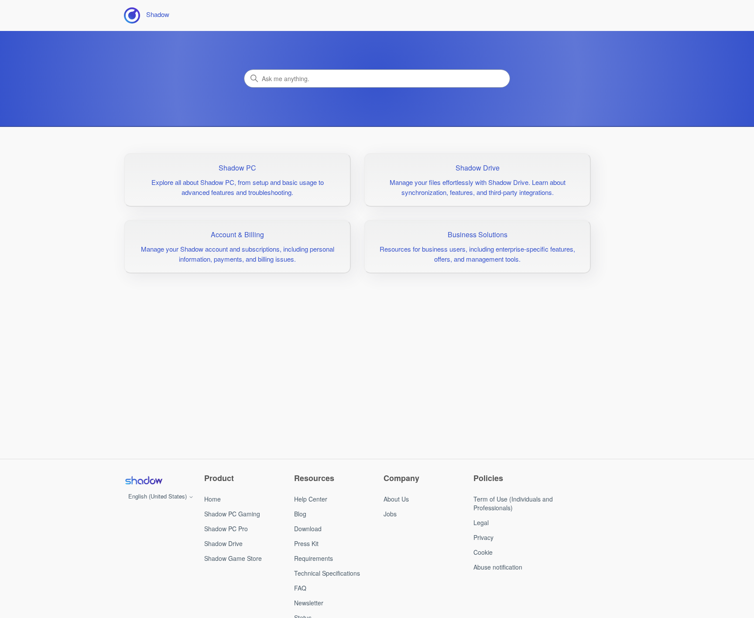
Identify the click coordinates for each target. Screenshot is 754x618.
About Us (396, 499)
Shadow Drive (223, 543)
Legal (481, 522)
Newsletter (308, 602)
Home (212, 499)
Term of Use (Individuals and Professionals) (513, 503)
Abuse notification (497, 567)
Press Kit (306, 543)
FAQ (300, 588)
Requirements (313, 558)
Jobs (390, 513)
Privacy (483, 537)
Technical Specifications (327, 573)
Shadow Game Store (233, 558)
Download (308, 528)
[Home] (143, 480)
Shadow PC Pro (226, 528)
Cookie (483, 552)
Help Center (310, 499)
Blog (300, 513)
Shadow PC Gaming (232, 513)
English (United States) (158, 496)
